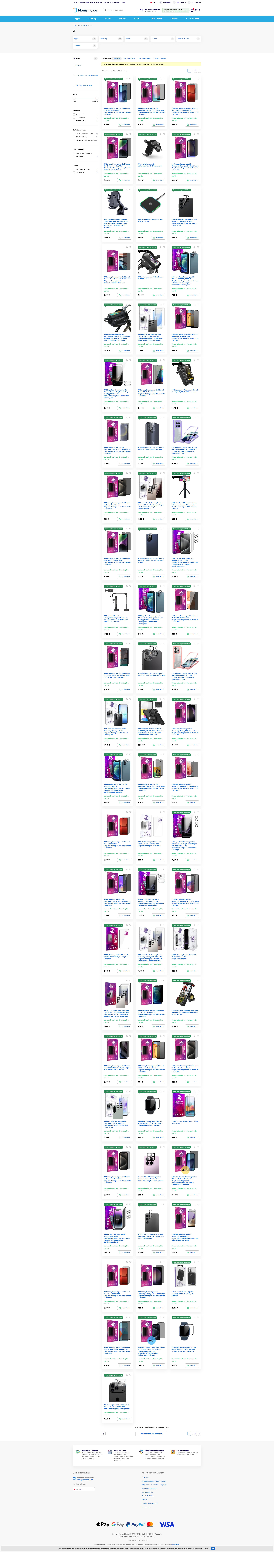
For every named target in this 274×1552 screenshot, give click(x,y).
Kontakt (75, 2)
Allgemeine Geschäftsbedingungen (155, 1485)
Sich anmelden (196, 2)
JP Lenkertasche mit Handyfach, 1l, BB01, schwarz (150, 278)
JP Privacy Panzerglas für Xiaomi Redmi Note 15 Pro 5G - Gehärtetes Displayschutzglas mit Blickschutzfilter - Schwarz (117, 280)
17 (195, 70)
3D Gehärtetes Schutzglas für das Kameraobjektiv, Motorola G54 (151, 448)
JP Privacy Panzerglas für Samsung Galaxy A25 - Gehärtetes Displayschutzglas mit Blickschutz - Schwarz (151, 111)
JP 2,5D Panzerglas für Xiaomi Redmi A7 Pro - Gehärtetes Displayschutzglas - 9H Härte (149, 844)
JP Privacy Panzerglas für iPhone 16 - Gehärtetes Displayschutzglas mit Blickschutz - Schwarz (117, 1068)
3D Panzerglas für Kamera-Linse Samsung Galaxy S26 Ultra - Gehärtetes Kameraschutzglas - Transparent (184, 222)
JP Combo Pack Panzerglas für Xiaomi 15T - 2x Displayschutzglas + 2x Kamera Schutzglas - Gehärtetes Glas (151, 506)
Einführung (76, 25)
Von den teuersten (144, 58)
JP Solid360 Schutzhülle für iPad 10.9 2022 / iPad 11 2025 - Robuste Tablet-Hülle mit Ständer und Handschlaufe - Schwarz (150, 732)
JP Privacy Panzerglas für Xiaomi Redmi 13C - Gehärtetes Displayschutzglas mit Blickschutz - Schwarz (185, 337)
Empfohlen (116, 58)
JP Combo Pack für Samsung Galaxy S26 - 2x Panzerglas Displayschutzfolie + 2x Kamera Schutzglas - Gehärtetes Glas (150, 337)
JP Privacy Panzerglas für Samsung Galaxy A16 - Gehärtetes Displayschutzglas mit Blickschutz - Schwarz (117, 902)
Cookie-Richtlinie (148, 1496)
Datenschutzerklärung (150, 1503)
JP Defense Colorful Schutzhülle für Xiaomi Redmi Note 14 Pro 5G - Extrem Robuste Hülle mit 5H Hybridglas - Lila (185, 450)
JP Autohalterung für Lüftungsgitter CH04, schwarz (150, 165)
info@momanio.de (131, 1536)
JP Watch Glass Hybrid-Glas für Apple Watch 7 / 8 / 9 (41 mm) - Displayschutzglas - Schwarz (184, 1349)
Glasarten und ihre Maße (111, 2)
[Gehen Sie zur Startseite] (85, 10)
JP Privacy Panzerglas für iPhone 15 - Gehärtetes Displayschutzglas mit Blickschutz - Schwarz (117, 675)
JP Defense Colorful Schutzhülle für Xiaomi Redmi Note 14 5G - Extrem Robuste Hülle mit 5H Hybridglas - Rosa (184, 676)
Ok (213, 1548)
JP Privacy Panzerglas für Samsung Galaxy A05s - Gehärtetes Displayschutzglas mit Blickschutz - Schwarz (185, 1237)
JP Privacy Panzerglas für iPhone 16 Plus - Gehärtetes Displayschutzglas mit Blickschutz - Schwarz (117, 506)
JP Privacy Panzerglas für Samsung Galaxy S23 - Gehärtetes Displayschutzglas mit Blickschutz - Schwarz (185, 732)
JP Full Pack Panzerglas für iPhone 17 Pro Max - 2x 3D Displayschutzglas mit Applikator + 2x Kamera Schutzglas (151, 902)
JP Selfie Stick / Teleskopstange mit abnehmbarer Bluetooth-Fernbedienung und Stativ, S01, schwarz (184, 506)
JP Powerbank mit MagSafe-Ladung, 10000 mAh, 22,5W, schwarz (183, 1294)
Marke (85, 25)
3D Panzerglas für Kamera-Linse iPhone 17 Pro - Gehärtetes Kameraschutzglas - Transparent (117, 1407)
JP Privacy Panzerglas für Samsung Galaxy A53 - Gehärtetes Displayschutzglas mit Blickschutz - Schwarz (185, 787)
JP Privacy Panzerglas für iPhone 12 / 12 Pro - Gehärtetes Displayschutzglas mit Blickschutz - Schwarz (151, 1013)
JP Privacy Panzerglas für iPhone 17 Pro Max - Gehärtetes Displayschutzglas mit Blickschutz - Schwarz (185, 1069)
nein (206, 1548)
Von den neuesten (160, 58)
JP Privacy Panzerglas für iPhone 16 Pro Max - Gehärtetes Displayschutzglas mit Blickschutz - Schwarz (117, 1180)
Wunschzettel (181, 2)
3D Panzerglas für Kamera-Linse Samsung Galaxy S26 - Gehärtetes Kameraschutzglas (151, 1236)
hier (200, 1548)
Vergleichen (167, 2)
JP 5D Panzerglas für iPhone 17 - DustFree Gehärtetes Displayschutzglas (184, 957)
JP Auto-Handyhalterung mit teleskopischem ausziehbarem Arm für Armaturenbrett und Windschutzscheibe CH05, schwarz (116, 223)
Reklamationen (147, 1492)
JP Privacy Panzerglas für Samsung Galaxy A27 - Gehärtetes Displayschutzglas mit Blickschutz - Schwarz (151, 1295)
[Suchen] (105, 10)
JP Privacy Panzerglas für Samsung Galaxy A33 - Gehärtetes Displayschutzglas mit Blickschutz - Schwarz (151, 787)
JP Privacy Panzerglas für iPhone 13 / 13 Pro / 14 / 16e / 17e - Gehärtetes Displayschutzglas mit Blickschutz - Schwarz (117, 167)
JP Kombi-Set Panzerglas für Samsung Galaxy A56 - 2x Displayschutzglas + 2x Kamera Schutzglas (116, 1124)
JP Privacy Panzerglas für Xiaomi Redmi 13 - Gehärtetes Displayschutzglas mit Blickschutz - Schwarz (151, 393)
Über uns (145, 1477)
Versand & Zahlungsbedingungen (91, 2)
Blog (123, 2)
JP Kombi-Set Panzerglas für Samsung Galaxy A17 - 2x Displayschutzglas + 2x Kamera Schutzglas (116, 732)
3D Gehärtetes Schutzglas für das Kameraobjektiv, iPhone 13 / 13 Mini (151, 674)
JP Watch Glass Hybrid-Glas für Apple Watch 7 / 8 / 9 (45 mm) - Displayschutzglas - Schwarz (150, 1123)
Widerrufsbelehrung (149, 1488)
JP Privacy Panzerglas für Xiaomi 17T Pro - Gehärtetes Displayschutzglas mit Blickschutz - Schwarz (117, 1295)
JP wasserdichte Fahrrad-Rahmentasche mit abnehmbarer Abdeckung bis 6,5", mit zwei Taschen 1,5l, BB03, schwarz (117, 337)
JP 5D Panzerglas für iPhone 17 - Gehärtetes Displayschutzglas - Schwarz (116, 957)
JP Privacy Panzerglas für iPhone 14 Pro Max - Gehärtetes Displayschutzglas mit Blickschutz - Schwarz (117, 561)
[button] (130, 79)
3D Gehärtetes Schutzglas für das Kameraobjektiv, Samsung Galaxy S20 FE (151, 560)
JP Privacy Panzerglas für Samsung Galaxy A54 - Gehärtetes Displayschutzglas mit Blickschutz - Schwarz (185, 902)
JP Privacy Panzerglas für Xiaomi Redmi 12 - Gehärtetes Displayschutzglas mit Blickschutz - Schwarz (185, 619)
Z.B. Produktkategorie (115, 10)
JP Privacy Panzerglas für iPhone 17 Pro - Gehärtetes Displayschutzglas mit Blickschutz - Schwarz (117, 111)
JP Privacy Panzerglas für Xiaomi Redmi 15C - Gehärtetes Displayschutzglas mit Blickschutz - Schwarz (151, 1069)
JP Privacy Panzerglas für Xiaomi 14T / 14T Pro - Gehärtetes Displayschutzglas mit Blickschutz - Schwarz (185, 111)
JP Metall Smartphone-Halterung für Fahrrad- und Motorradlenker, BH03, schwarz (185, 1012)
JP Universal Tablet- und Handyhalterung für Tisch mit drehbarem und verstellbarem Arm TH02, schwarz (116, 619)
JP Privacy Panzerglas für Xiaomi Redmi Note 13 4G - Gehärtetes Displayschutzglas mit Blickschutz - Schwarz (117, 1350)
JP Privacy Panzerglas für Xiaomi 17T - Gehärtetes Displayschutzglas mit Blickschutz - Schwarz (117, 845)
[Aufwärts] (103, 1434)
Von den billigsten (129, 58)
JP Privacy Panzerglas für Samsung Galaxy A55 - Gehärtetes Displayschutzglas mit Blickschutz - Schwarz (185, 167)
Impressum (146, 1507)
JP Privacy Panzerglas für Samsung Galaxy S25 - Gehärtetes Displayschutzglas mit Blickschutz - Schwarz (117, 450)
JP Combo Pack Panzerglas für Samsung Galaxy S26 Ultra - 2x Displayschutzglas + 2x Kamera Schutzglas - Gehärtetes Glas (150, 958)
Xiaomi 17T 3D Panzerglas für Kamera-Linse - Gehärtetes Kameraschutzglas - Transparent (150, 1179)
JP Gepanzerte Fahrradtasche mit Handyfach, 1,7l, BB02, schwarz (185, 391)
